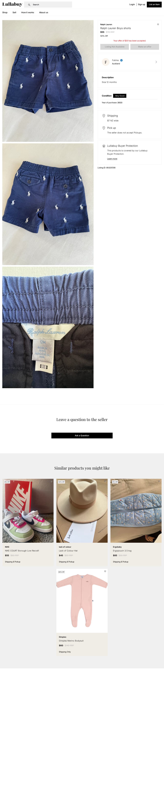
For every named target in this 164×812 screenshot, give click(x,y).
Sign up (141, 4)
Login (132, 4)
